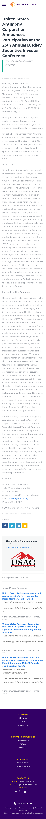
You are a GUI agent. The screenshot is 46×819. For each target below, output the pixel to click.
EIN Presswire (23, 740)
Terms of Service (23, 766)
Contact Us (23, 725)
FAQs (23, 722)
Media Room (27, 547)
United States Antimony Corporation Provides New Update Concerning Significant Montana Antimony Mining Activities (21, 628)
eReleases (23, 748)
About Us (23, 718)
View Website (12, 547)
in (16, 791)
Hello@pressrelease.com (26, 785)
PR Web (23, 744)
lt (29, 791)
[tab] (23, 577)
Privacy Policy (23, 763)
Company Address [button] (13, 577)
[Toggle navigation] (4, 4)
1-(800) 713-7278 (26, 782)
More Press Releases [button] (15, 588)
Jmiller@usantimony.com (21, 498)
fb (20, 791)
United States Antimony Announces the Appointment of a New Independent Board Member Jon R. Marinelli (22, 596)
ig (25, 791)
